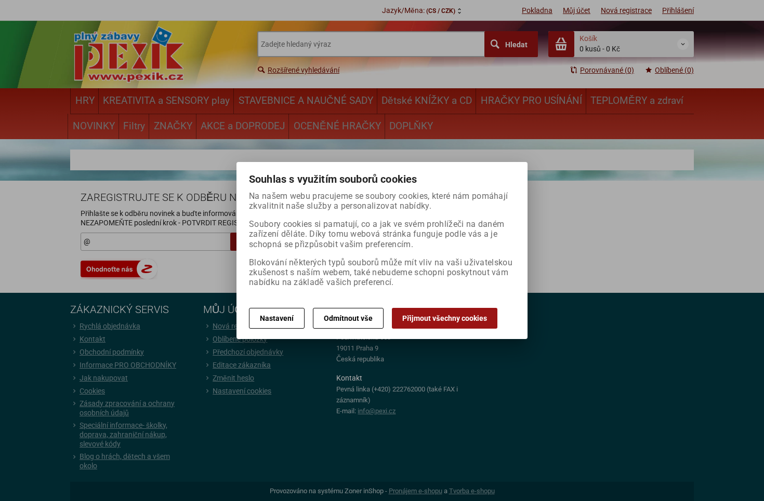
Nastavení (277, 318)
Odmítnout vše (348, 318)
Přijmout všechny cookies (444, 318)
